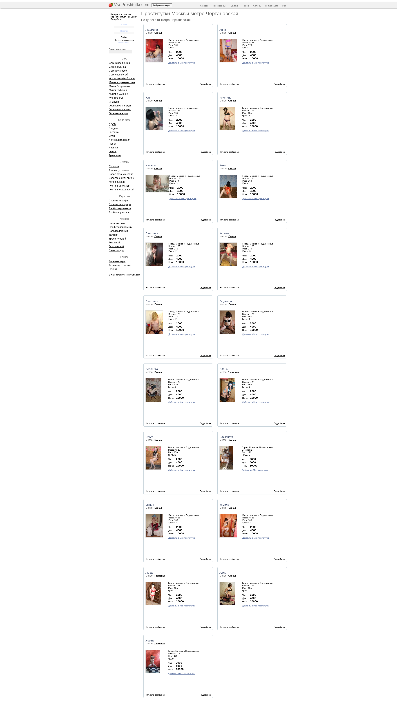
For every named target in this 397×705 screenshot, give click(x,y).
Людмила (151, 29)
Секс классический (120, 63)
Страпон (114, 166)
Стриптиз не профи (120, 204)
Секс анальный (118, 67)
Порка (112, 143)
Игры (112, 136)
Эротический (116, 246)
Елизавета (226, 436)
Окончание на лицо (120, 109)
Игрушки (114, 101)
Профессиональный (120, 227)
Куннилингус (116, 98)
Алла (222, 572)
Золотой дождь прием (121, 178)
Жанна (149, 640)
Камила (224, 504)
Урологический (117, 238)
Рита (222, 165)
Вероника (151, 369)
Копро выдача (117, 182)
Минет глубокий (118, 90)
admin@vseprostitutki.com (128, 275)
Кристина (225, 97)
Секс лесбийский (118, 74)
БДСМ (112, 124)
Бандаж (113, 128)
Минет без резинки (119, 86)
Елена (223, 369)
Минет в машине (118, 94)
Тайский (113, 235)
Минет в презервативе (122, 82)
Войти (124, 37)
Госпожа (114, 132)
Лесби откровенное (120, 208)
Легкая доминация (119, 140)
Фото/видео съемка (120, 265)
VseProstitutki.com (131, 4)
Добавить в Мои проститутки (181, 63)
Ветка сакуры (116, 250)
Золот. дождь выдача (121, 174)
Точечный (114, 242)
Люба (149, 572)
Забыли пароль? (124, 42)
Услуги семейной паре (122, 78)
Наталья (150, 165)
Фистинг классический (121, 189)
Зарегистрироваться (124, 40)
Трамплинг (115, 155)
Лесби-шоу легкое (119, 212)
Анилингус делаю (119, 170)
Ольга (149, 436)
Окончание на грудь (120, 105)
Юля (148, 97)
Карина (224, 233)
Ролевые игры (117, 261)
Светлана (151, 233)
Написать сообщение (155, 84)
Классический (117, 223)
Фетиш (112, 151)
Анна (222, 29)
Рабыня (113, 147)
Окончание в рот (118, 113)
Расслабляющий (118, 231)
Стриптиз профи (118, 200)
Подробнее (205, 84)
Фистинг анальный (119, 185)
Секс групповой (118, 70)
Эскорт (113, 269)
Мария (149, 504)
